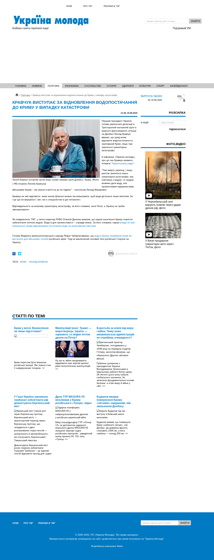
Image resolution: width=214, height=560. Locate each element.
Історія (111, 86)
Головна (20, 86)
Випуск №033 (151, 96)
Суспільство (92, 86)
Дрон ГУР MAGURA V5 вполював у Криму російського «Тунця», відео (73, 399)
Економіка (72, 86)
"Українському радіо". (123, 163)
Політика (53, 86)
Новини (37, 86)
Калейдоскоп (179, 86)
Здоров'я (128, 86)
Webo (120, 546)
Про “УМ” (87, 6)
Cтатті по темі (28, 316)
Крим (24, 262)
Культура (145, 86)
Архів (69, 6)
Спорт (160, 86)
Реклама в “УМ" (112, 6)
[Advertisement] (107, 55)
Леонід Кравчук (38, 262)
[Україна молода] (50, 20)
